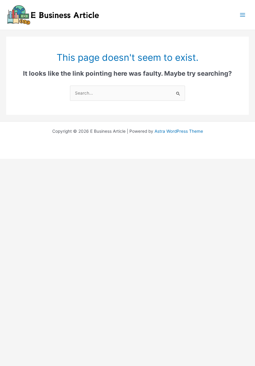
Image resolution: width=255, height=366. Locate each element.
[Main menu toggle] (242, 15)
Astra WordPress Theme (179, 131)
